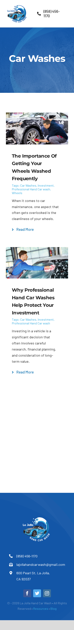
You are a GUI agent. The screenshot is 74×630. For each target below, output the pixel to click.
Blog (53, 608)
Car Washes (28, 185)
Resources (41, 608)
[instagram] (47, 593)
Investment (46, 185)
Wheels (17, 193)
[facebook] (27, 593)
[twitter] (37, 593)
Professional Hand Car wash (31, 189)
